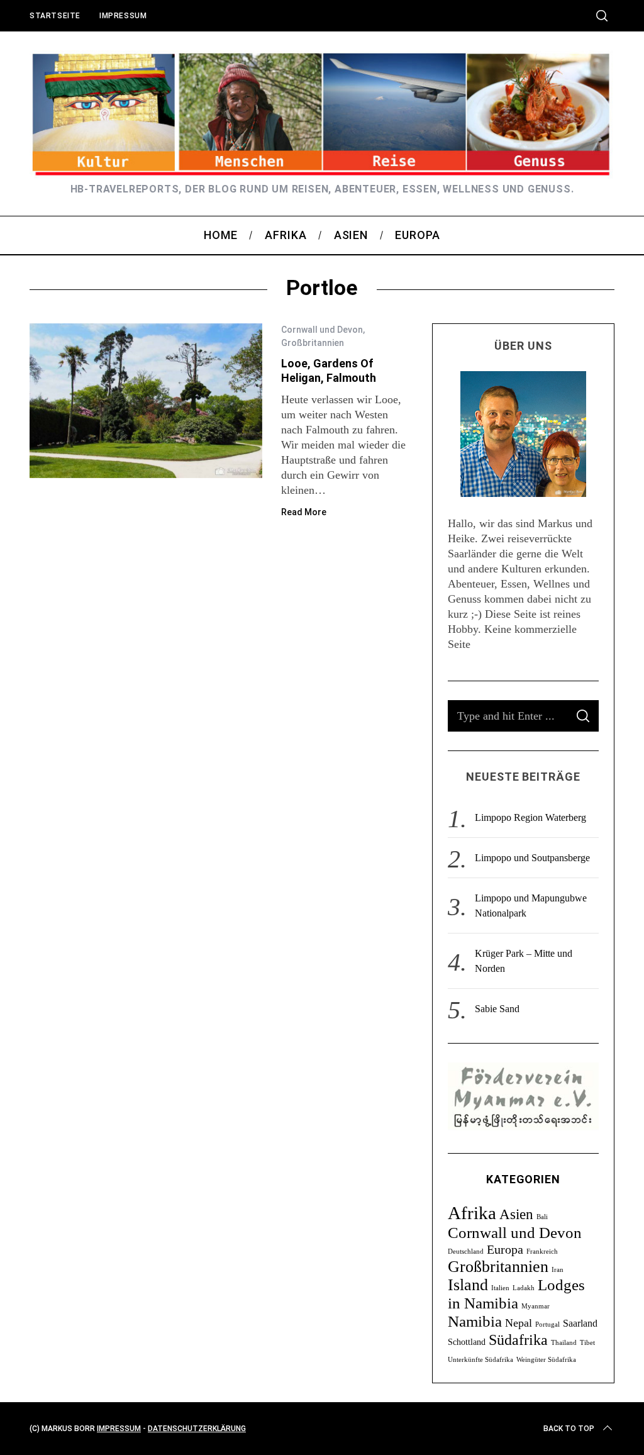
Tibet (587, 1342)
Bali (542, 1216)
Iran (558, 1269)
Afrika (472, 1213)
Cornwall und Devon (322, 330)
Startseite (55, 15)
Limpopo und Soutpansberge (532, 857)
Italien (500, 1288)
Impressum (123, 15)
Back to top (568, 1428)
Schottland (467, 1342)
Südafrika (518, 1339)
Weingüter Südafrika (546, 1359)
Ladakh (524, 1288)
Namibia (475, 1321)
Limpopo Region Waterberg (530, 817)
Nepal (518, 1323)
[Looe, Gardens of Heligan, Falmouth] (146, 401)
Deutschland (466, 1251)
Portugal (547, 1324)
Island (468, 1285)
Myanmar (535, 1306)
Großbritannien (312, 343)
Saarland (580, 1323)
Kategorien (523, 1179)
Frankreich (542, 1251)
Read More (303, 512)
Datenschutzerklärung (197, 1428)
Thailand (564, 1342)
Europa (505, 1249)
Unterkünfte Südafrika (480, 1359)
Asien (516, 1214)
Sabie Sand (497, 1008)
